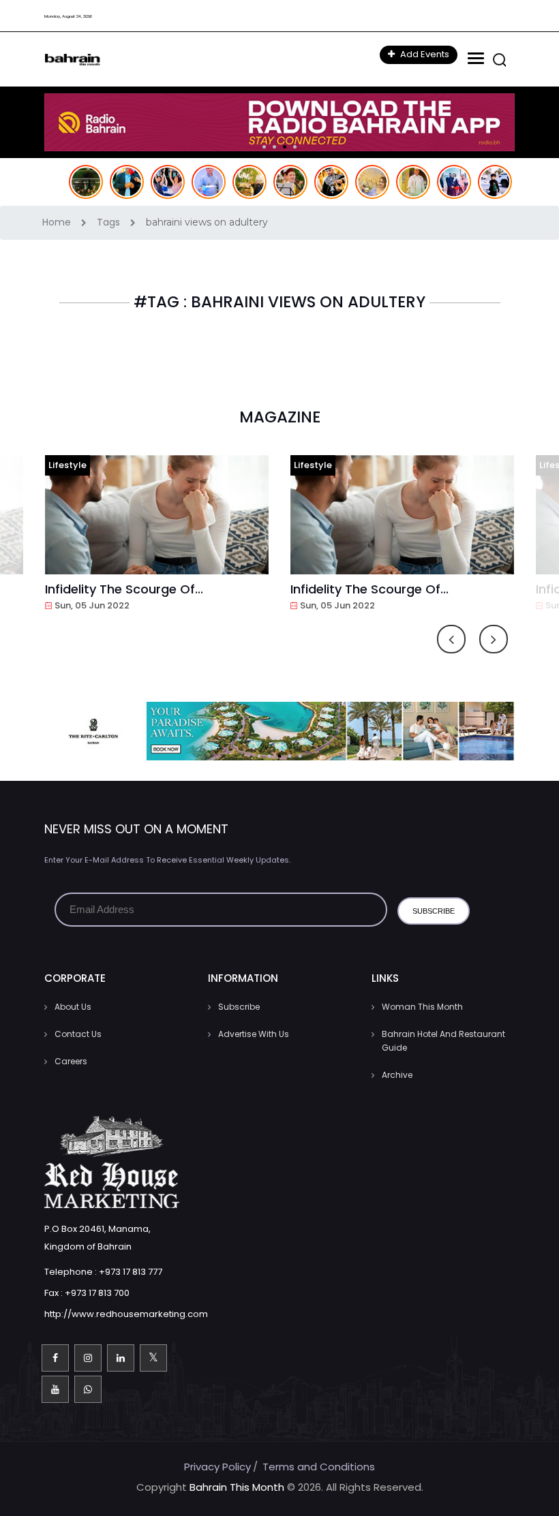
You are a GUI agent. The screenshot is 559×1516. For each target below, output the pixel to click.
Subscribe (239, 1006)
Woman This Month (422, 1006)
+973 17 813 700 (97, 1292)
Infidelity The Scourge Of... (124, 589)
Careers (71, 1061)
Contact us (78, 1034)
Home (58, 222)
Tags (110, 222)
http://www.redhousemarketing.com (126, 1314)
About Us (73, 1006)
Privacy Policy (217, 1466)
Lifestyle (67, 465)
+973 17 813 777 (130, 1271)
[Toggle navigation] (474, 58)
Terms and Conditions (318, 1466)
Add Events (423, 54)
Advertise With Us (253, 1034)
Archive (397, 1075)
